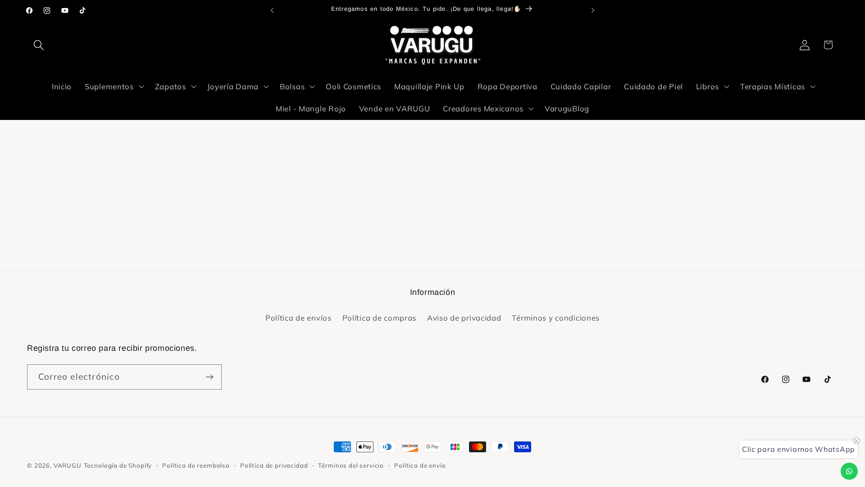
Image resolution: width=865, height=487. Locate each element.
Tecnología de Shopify (118, 465)
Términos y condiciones (556, 317)
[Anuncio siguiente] (593, 10)
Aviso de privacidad (464, 317)
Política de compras (379, 317)
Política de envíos (298, 317)
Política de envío (420, 465)
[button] (39, 45)
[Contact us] (849, 471)
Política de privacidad (274, 465)
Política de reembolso (196, 465)
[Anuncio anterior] (272, 10)
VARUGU (68, 465)
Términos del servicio (351, 465)
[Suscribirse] (209, 377)
